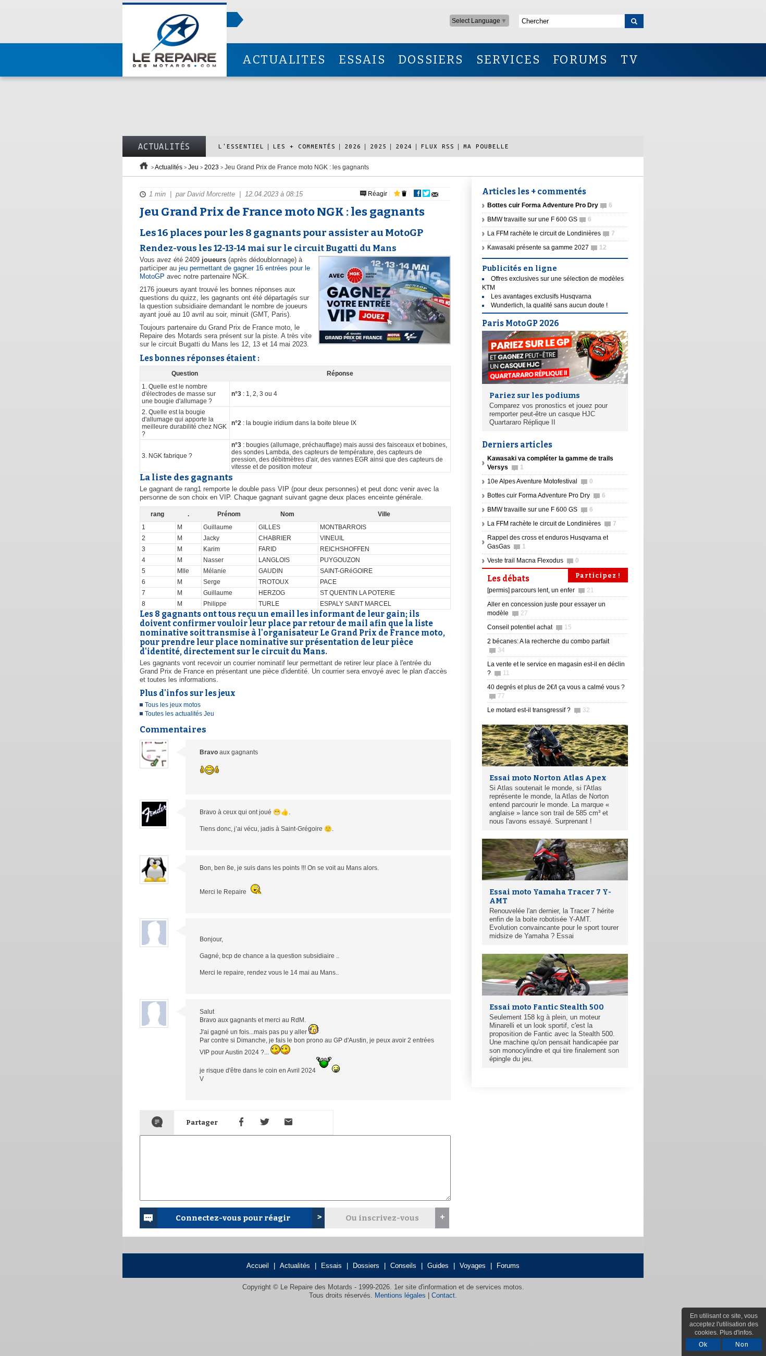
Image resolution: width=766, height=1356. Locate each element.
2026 (352, 146)
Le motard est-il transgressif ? (538, 710)
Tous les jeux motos (173, 704)
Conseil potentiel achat (529, 627)
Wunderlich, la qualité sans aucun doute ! (549, 305)
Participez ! (598, 575)
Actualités (164, 146)
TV (630, 60)
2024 (404, 146)
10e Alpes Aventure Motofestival (540, 481)
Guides (438, 1266)
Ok (703, 1344)
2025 (378, 146)
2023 (211, 167)
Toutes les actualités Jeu (179, 713)
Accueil (257, 1266)
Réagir (376, 193)
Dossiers (366, 1266)
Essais (331, 1266)
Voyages (473, 1266)
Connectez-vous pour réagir (233, 1218)
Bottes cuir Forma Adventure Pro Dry (546, 495)
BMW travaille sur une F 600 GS (539, 219)
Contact (443, 1295)
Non (742, 1344)
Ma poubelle (486, 146)
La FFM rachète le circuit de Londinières (551, 233)
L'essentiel (241, 146)
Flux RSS (437, 146)
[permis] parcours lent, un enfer (540, 590)
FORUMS (580, 60)
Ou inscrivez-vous (382, 1218)
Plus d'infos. (736, 1332)
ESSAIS (362, 60)
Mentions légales (400, 1295)
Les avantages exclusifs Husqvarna (541, 296)
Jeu (193, 167)
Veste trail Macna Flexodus (533, 560)
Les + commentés (304, 146)
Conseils (403, 1266)
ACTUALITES (284, 60)
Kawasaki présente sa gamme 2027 (547, 247)
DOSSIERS (431, 60)
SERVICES (508, 60)
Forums (508, 1266)
